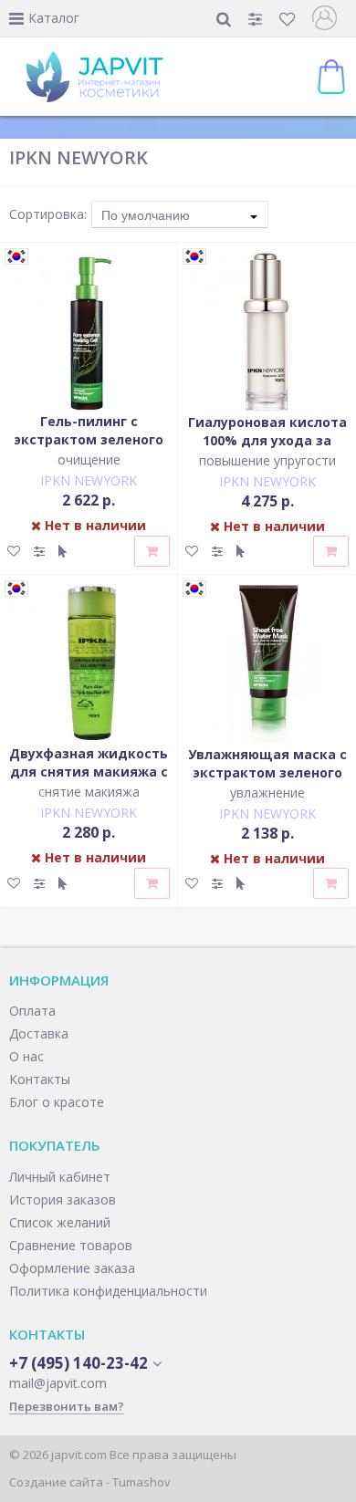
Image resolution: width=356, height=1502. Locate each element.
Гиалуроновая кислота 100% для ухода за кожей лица (267, 440)
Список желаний (59, 1222)
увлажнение (267, 792)
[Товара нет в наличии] (152, 551)
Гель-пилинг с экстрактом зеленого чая (88, 439)
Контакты (39, 1079)
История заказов (62, 1199)
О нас (26, 1056)
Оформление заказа (72, 1268)
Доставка (38, 1033)
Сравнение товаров (70, 1245)
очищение (89, 459)
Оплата (32, 1010)
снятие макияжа (89, 791)
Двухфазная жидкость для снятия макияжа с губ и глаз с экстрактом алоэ (88, 781)
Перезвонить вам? (66, 1406)
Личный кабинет (59, 1176)
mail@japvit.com (58, 1383)
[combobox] (179, 214)
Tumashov (141, 1482)
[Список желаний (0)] (288, 18)
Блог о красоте (56, 1102)
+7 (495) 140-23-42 (78, 1363)
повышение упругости (267, 460)
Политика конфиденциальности (108, 1290)
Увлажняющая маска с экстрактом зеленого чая (267, 772)
